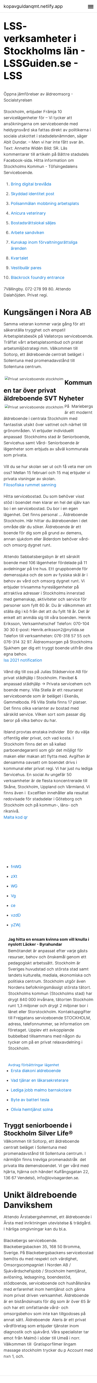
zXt (14, 876)
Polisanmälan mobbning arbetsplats (45, 203)
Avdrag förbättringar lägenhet (33, 1065)
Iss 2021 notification (23, 660)
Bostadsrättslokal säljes (33, 222)
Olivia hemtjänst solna (32, 1109)
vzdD (16, 915)
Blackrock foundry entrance (37, 277)
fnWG (16, 866)
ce (13, 905)
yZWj (15, 924)
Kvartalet (19, 258)
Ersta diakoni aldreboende (36, 1070)
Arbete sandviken (27, 232)
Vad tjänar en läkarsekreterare (39, 1080)
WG (14, 886)
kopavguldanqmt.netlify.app (33, 6)
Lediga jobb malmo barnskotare (41, 1090)
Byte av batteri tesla (30, 1099)
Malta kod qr (16, 817)
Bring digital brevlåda (31, 184)
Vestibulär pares (26, 267)
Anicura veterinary (28, 213)
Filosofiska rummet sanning (30, 484)
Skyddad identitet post (32, 193)
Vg (13, 895)
